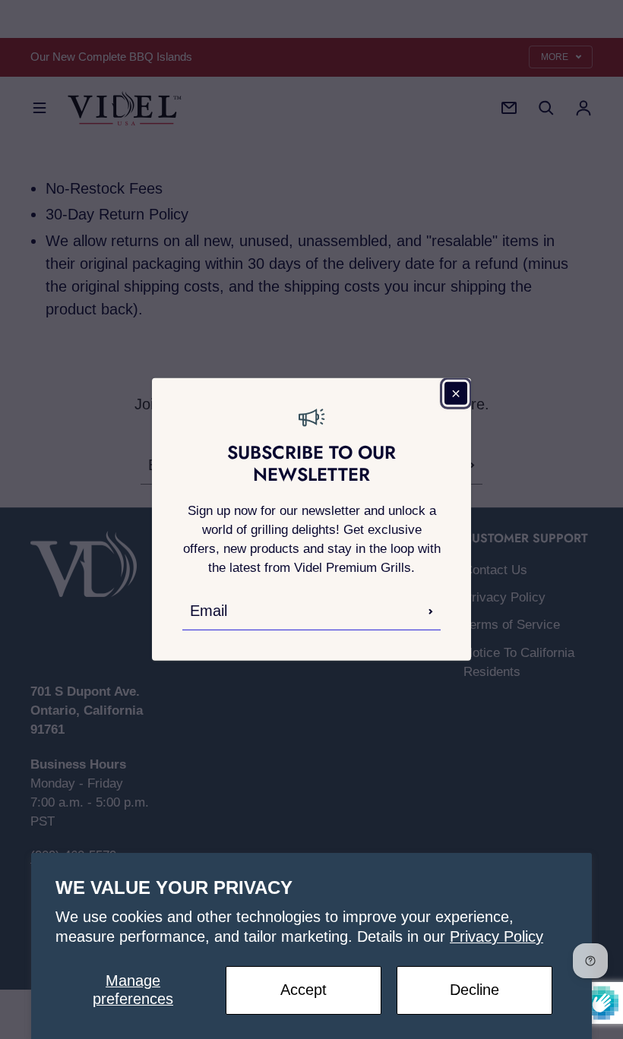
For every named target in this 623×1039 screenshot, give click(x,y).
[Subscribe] (431, 611)
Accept (303, 989)
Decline (474, 989)
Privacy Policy (496, 936)
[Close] (455, 393)
